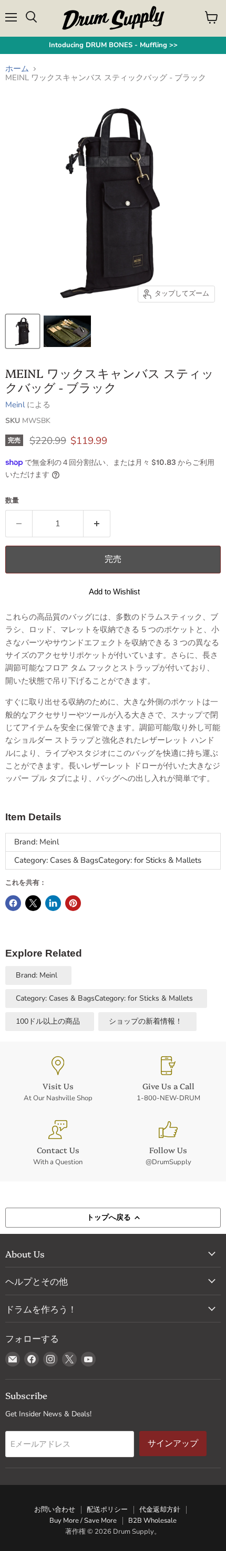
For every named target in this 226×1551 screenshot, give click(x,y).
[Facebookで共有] (13, 903)
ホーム (17, 68)
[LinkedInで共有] (53, 903)
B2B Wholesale (152, 1520)
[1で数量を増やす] (97, 523)
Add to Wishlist (114, 591)
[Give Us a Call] (168, 1079)
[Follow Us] (168, 1143)
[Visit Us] (58, 1079)
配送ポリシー (107, 1509)
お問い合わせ (54, 1509)
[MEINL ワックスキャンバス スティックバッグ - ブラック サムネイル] (22, 331)
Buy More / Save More (83, 1520)
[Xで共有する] (33, 903)
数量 (12, 501)
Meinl (15, 404)
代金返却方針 (159, 1509)
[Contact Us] (58, 1143)
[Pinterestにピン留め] (73, 903)
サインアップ (173, 1443)
